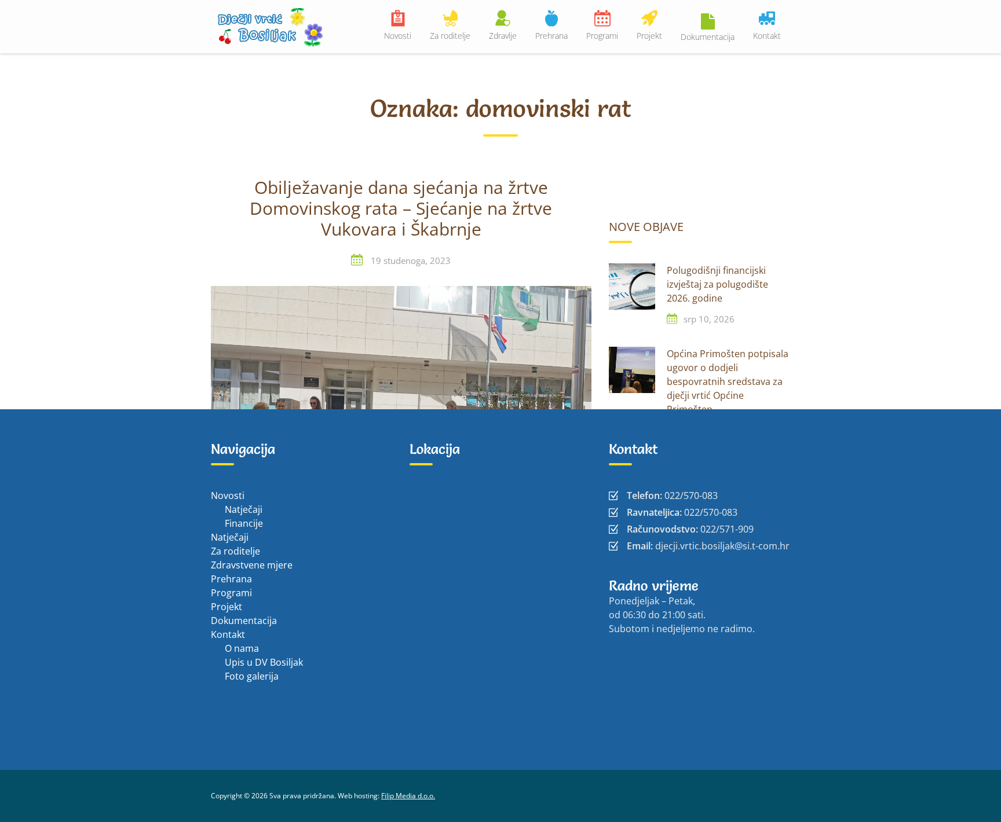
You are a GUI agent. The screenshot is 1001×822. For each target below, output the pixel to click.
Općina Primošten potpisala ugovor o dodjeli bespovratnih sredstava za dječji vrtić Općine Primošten (727, 381)
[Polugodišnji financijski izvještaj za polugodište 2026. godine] (632, 286)
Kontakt (767, 35)
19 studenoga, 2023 (411, 260)
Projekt (649, 35)
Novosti (397, 35)
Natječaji (243, 509)
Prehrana (551, 35)
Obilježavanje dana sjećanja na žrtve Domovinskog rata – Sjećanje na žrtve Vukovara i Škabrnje (401, 209)
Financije (244, 523)
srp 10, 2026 (709, 319)
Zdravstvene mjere (252, 565)
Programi (602, 35)
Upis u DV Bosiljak (264, 662)
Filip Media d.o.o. (408, 796)
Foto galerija (252, 676)
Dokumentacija (708, 36)
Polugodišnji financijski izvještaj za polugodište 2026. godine (717, 284)
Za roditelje (450, 35)
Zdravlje (503, 35)
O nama (242, 648)
